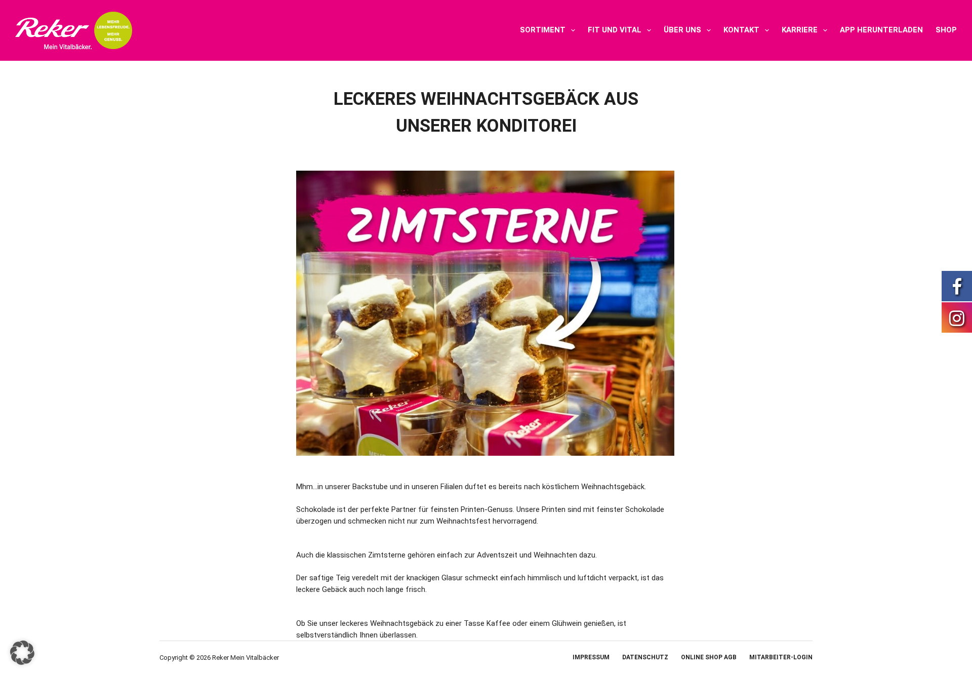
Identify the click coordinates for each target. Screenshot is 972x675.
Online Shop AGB (709, 657)
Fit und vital (614, 29)
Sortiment (542, 29)
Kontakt (741, 29)
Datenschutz (645, 657)
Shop (946, 29)
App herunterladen (881, 29)
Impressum (591, 657)
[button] (22, 652)
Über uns (682, 29)
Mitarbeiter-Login (781, 657)
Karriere (800, 29)
